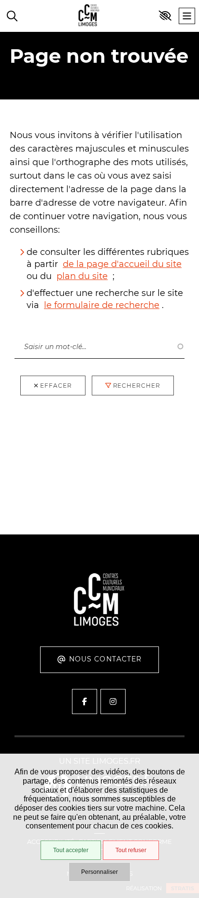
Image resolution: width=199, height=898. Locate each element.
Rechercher (38, 325)
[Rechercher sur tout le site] (12, 16)
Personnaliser (99, 872)
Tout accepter (70, 850)
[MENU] (187, 16)
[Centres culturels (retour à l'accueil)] (99, 624)
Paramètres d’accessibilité (165, 16)
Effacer (56, 385)
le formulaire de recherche (101, 305)
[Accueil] (89, 16)
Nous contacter (105, 659)
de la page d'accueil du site (122, 264)
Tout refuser (130, 850)
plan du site (82, 276)
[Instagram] (113, 701)
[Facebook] (84, 701)
